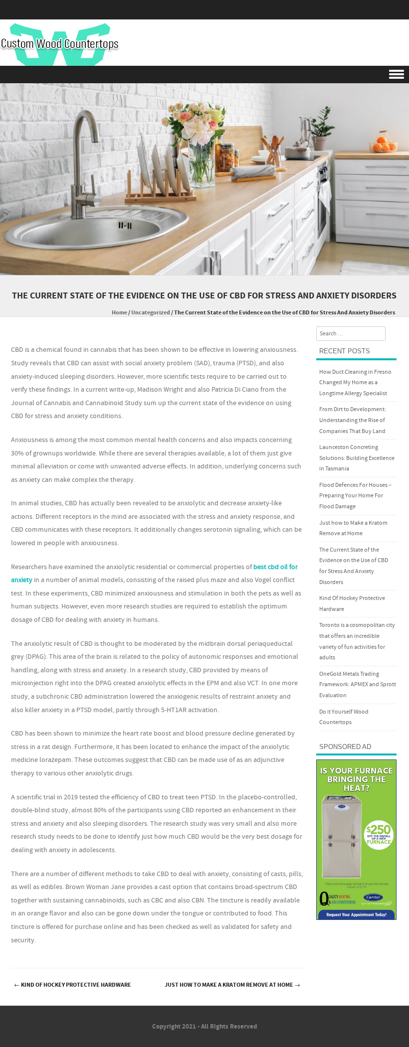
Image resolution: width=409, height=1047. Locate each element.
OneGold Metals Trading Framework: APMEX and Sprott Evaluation (357, 684)
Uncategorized (150, 312)
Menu (204, 74)
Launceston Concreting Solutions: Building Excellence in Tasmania (357, 458)
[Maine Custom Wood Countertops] (60, 44)
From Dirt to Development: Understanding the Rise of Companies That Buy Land (352, 420)
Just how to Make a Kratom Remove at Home (232, 985)
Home (119, 312)
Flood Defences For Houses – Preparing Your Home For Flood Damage (355, 495)
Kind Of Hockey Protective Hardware (72, 985)
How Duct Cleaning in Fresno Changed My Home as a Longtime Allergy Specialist (355, 382)
